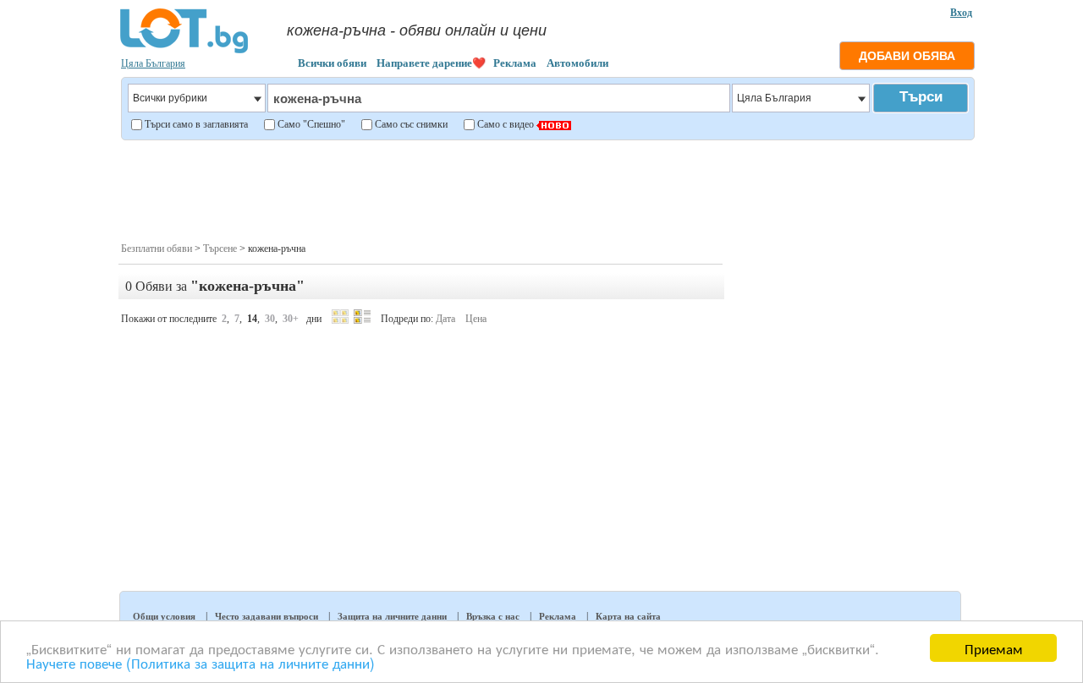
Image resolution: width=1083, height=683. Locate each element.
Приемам (994, 647)
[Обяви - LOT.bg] (184, 51)
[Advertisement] (547, 189)
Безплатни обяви (156, 248)
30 (270, 319)
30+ (291, 319)
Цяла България (153, 63)
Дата (445, 319)
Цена (476, 319)
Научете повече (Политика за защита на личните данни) (200, 662)
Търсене (220, 248)
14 (252, 319)
